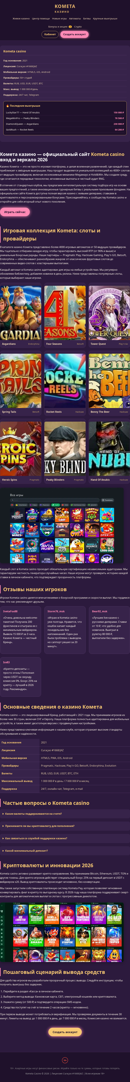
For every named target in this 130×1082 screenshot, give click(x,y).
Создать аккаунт (74, 34)
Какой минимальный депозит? (26, 850)
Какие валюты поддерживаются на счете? (33, 813)
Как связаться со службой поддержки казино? (36, 838)
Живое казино (21, 18)
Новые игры (59, 18)
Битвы (87, 18)
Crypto (78, 26)
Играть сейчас (15, 212)
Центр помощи (41, 18)
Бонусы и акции (59, 26)
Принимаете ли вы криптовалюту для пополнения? (40, 826)
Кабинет (50, 34)
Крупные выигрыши (105, 18)
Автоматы (75, 18)
